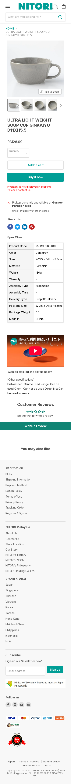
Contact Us (12, 539)
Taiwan (10, 613)
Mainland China (14, 624)
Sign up (55, 669)
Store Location (14, 544)
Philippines (12, 630)
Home (9, 28)
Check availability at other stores (30, 211)
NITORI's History (15, 554)
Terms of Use (13, 496)
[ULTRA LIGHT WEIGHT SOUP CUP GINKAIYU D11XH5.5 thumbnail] (14, 105)
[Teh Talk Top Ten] (16, 748)
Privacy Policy (14, 502)
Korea (9, 607)
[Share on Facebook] (10, 227)
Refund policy (51, 761)
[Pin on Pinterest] (32, 227)
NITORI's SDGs (14, 560)
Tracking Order (15, 507)
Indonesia (11, 635)
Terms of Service (29, 761)
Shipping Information (18, 479)
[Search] (60, 17)
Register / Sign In (16, 513)
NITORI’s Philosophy (18, 565)
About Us (11, 533)
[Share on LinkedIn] (24, 227)
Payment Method (16, 485)
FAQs (8, 474)
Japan (9, 584)
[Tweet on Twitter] (17, 227)
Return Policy (13, 490)
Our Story (11, 549)
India (8, 641)
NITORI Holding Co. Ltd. (20, 571)
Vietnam (10, 601)
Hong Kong (12, 618)
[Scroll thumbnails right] (60, 105)
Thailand (10, 596)
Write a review (35, 426)
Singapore (12, 590)
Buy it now (35, 177)
